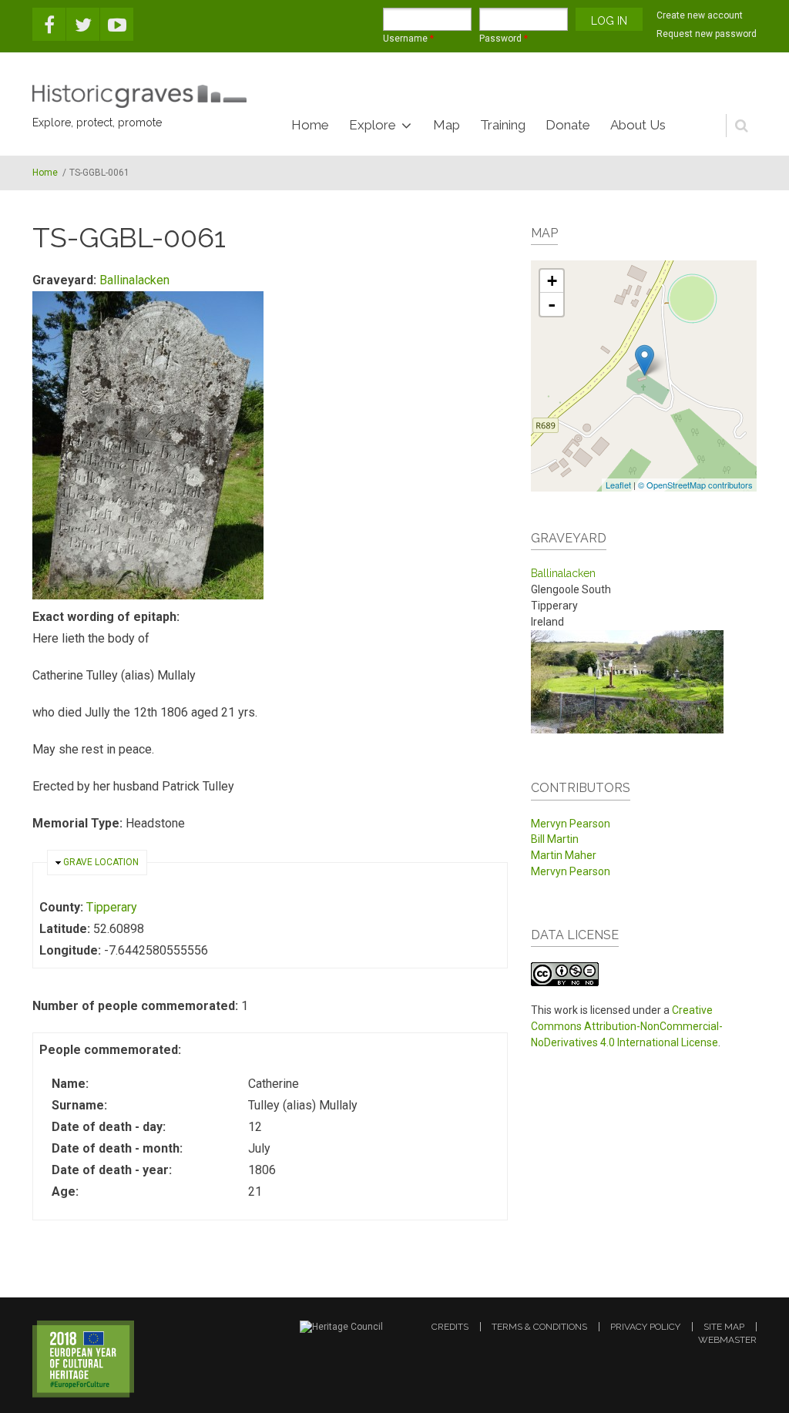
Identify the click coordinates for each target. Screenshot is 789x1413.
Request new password (706, 34)
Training (502, 125)
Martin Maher (563, 855)
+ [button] (552, 280)
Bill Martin (555, 839)
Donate (568, 125)
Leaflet (618, 484)
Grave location (101, 862)
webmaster (727, 1339)
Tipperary (111, 907)
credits (449, 1326)
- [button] (551, 304)
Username (408, 38)
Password (503, 38)
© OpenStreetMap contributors (695, 484)
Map (446, 125)
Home (310, 125)
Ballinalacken (134, 280)
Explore (372, 125)
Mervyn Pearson (570, 823)
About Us (638, 125)
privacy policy (645, 1326)
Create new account (699, 15)
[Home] (139, 96)
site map (723, 1326)
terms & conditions (539, 1326)
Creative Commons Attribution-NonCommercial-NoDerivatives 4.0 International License (627, 1026)
